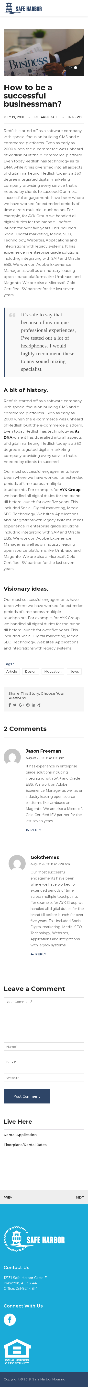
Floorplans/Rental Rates (25, 1145)
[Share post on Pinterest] (28, 704)
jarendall (49, 117)
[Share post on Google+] (22, 704)
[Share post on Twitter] (15, 704)
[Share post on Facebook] (10, 704)
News (77, 117)
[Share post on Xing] (39, 704)
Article (11, 671)
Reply (35, 830)
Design (30, 671)
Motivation (53, 671)
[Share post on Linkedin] (34, 704)
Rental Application (20, 1135)
